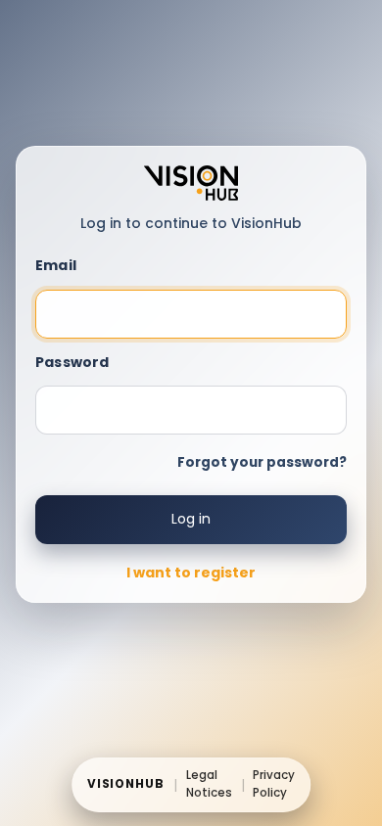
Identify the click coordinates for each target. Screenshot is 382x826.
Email (55, 265)
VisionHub (126, 784)
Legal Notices (209, 784)
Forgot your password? (262, 462)
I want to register (191, 572)
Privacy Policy (274, 784)
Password (72, 362)
